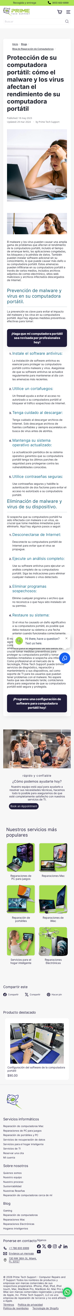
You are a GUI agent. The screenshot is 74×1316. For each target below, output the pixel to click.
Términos (8, 1304)
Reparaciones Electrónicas (18, 1223)
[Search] (67, 21)
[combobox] (37, 21)
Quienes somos (12, 1172)
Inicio (15, 44)
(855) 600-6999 (60, 2)
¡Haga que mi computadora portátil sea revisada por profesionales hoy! (37, 338)
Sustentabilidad (12, 1186)
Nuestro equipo (12, 1177)
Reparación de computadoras (20, 1214)
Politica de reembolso (16, 1308)
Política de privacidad (30, 1304)
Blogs (24, 44)
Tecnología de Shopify (45, 1308)
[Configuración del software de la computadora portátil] (37, 1049)
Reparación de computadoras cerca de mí (27, 1195)
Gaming (7, 1210)
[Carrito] (59, 12)
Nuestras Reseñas (14, 1190)
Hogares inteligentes (15, 1228)
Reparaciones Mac (14, 1219)
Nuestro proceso (13, 1181)
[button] (67, 1292)
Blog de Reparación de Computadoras (33, 48)
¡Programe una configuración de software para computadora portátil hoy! (37, 703)
